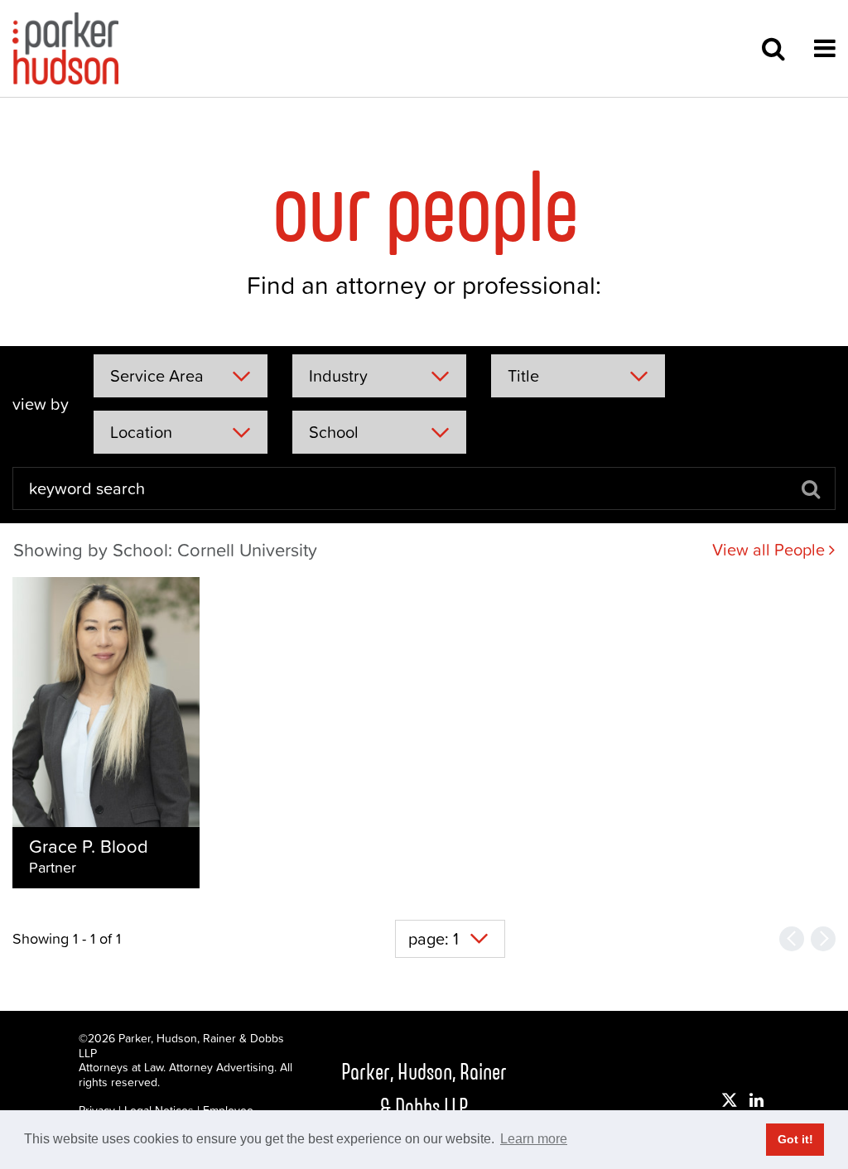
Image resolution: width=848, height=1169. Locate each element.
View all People (770, 549)
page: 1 (433, 938)
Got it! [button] (795, 1139)
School (334, 432)
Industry (338, 375)
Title (523, 375)
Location (141, 432)
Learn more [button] (533, 1139)
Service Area (157, 375)
